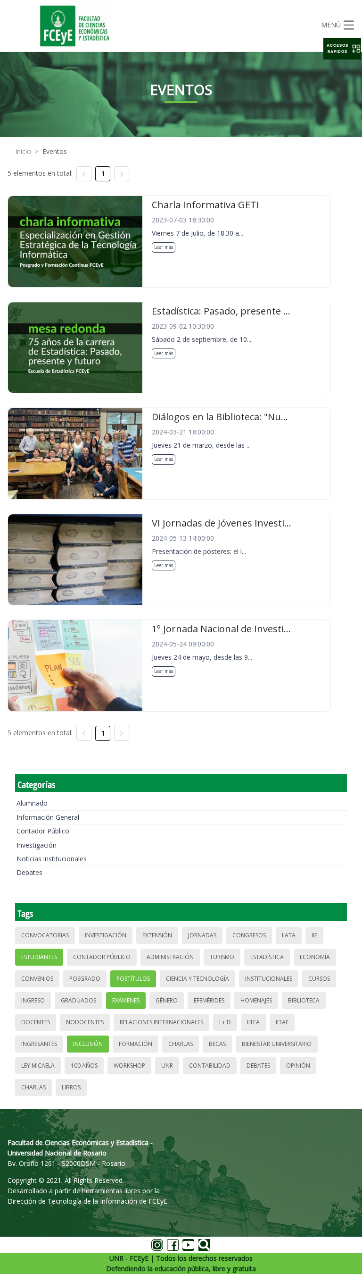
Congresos (249, 935)
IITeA (253, 1022)
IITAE (282, 1022)
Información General (47, 817)
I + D (225, 1022)
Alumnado (32, 802)
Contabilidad (209, 1066)
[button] (342, 48)
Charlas (180, 1044)
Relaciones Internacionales (161, 1022)
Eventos (54, 151)
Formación (135, 1044)
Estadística (267, 957)
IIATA (289, 935)
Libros (71, 1087)
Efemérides (209, 1000)
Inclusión (88, 1044)
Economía (315, 957)
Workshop (129, 1066)
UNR (167, 1066)
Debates (29, 872)
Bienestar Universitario (277, 1044)
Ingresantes (39, 1044)
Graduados (78, 1000)
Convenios (37, 979)
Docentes (35, 1022)
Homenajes (256, 1000)
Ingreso (33, 1000)
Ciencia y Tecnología (197, 979)
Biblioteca (304, 1000)
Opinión (298, 1066)
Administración (170, 957)
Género (167, 1000)
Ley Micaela (38, 1066)
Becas (217, 1044)
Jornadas (202, 935)
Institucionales (268, 979)
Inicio (23, 151)
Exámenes (126, 1000)
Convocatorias (45, 935)
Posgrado (84, 979)
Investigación (36, 845)
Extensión (157, 935)
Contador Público (42, 830)
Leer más (163, 247)
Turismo (222, 957)
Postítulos (133, 979)
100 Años (84, 1066)
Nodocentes (85, 1022)
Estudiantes (39, 957)
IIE (314, 935)
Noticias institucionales (51, 858)
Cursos (319, 979)
